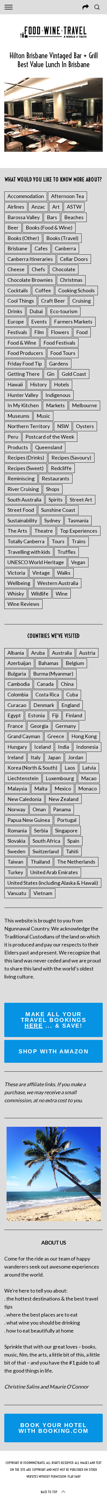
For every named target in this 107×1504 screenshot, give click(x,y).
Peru (12, 437)
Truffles (66, 552)
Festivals (17, 332)
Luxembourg (60, 778)
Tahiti (72, 851)
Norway (16, 809)
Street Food (20, 510)
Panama (62, 809)
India (63, 747)
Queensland (48, 447)
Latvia (89, 767)
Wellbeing (18, 583)
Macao (88, 778)
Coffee (43, 290)
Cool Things (20, 300)
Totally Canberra (26, 541)
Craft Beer (53, 300)
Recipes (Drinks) (25, 457)
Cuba (72, 694)
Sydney (52, 520)
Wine (62, 593)
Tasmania (78, 520)
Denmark (43, 705)
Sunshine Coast (58, 510)
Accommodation (25, 196)
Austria (87, 653)
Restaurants (55, 478)
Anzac (38, 206)
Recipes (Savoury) (71, 457)
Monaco (87, 788)
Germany (65, 726)
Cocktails (17, 290)
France (15, 726)
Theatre (43, 531)
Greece (55, 736)
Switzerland (46, 851)
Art (56, 206)
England (70, 705)
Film (39, 332)
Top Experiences (78, 531)
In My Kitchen (23, 405)
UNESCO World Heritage (35, 562)
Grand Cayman (23, 736)
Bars (52, 217)
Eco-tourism (63, 311)
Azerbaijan (19, 663)
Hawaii (15, 384)
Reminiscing (21, 478)
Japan (54, 757)
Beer (13, 227)
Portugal (66, 820)
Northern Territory (28, 426)
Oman (39, 809)
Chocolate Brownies (30, 280)
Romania (17, 830)
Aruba (38, 653)
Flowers (60, 332)
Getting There (23, 374)
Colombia (17, 694)
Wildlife (40, 593)
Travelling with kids (28, 552)
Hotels (61, 384)
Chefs (38, 269)
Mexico (62, 788)
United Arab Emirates (54, 872)
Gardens (58, 363)
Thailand (40, 861)
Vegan (78, 562)
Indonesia (87, 747)
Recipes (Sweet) (25, 468)
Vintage (41, 573)
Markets (55, 405)
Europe (15, 321)
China (67, 684)
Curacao (16, 705)
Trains (79, 541)
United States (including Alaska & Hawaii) (52, 883)
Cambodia (18, 684)
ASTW (74, 206)
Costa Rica (47, 694)
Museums (18, 416)
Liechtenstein (23, 778)
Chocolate (63, 269)
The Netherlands (76, 861)
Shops (52, 489)
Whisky (15, 593)
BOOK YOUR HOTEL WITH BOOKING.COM (54, 1428)
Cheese (16, 269)
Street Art (81, 499)
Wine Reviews (23, 604)
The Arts (17, 531)
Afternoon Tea (67, 196)
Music (43, 416)
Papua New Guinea (28, 820)
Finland (74, 715)
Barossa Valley (23, 217)
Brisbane (17, 248)
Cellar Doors (74, 259)
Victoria (16, 573)
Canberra (65, 248)
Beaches (74, 217)
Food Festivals (59, 342)
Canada (45, 684)
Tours (58, 541)
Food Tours (62, 353)
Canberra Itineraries (30, 259)
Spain (73, 841)
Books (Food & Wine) (49, 227)
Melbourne (84, 405)
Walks (63, 573)
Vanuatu (16, 893)
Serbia (41, 830)
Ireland (15, 757)
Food (82, 332)
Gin (50, 374)
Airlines (15, 206)
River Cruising (23, 489)
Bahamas (48, 663)
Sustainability (22, 520)
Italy (36, 757)
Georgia (39, 726)
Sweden (16, 851)
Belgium (75, 663)
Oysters (85, 426)
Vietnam (42, 893)
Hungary (17, 747)
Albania (15, 653)
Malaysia (17, 788)
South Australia (24, 499)
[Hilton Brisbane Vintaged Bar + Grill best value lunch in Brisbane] (53, 150)
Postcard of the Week (49, 437)
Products (17, 447)
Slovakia (16, 841)
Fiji (55, 715)
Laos (69, 767)
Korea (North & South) (32, 767)
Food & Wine (21, 342)
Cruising (81, 300)
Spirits (55, 499)
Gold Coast (74, 374)
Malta (40, 788)
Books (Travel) (62, 238)
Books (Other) (23, 238)
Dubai (36, 311)
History (38, 384)
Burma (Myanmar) (53, 673)
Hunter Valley (22, 395)
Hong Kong (84, 736)
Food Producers (25, 353)
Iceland (42, 747)
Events (39, 321)
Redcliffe (61, 468)
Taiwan (15, 861)
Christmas (71, 280)
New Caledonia (24, 799)
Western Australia (57, 583)
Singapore (66, 830)
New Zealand (63, 799)
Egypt (14, 715)
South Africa (46, 841)
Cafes (41, 248)
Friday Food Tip (24, 363)
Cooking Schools (76, 290)
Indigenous (57, 395)
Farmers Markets (73, 321)
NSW (63, 426)
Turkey (15, 872)
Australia (62, 653)
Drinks (14, 311)
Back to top (49, 1492)
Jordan (75, 757)
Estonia (36, 715)
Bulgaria (16, 673)
